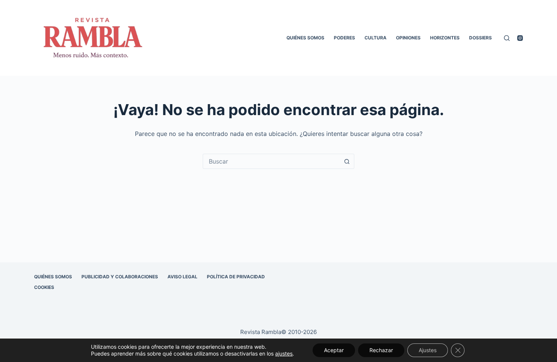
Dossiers (480, 38)
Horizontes (445, 38)
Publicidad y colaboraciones (119, 276)
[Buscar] (507, 38)
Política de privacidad (236, 276)
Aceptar (334, 350)
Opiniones (408, 38)
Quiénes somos (305, 38)
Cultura (375, 38)
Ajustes (428, 350)
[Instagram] (520, 38)
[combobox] (271, 161)
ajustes (284, 353)
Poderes (344, 38)
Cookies (44, 287)
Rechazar (381, 350)
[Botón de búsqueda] (347, 161)
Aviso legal (182, 276)
